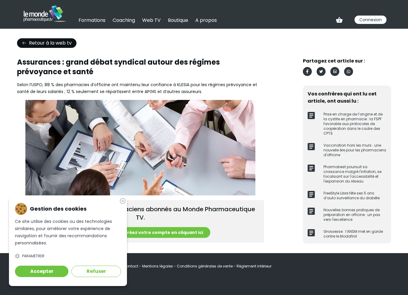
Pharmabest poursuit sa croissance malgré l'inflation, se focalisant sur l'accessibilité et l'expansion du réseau (352, 174)
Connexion (370, 20)
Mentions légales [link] (158, 266)
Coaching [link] (124, 20)
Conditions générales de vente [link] (205, 266)
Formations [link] (92, 20)
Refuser (96, 271)
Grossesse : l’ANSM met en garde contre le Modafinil (353, 234)
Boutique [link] (178, 20)
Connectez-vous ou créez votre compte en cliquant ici (140, 232)
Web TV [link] (151, 20)
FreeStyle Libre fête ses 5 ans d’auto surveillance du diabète (351, 195)
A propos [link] (206, 20)
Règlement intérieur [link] (254, 266)
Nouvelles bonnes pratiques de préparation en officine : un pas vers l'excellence (351, 214)
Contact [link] (131, 266)
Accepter (41, 271)
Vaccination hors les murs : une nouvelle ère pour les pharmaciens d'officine (354, 150)
